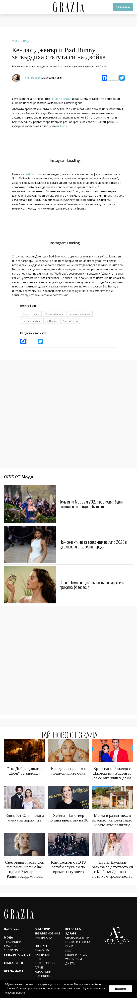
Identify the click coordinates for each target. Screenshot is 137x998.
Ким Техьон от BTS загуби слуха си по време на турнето (68, 867)
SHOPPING (11, 950)
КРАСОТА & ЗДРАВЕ (73, 931)
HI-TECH (40, 959)
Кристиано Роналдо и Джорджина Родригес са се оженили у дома (112, 773)
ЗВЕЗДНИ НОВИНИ (47, 933)
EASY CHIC (10, 946)
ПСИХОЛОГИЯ (44, 976)
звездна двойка (31, 320)
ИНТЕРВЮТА (43, 938)
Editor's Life (42, 950)
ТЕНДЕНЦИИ (12, 942)
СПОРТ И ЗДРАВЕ (76, 955)
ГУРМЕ (39, 967)
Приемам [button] (120, 988)
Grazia (15, 41)
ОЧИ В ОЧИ (42, 929)
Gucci (63, 126)
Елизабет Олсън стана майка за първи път (24, 817)
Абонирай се (123, 7)
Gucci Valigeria (70, 320)
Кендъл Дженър (54, 313)
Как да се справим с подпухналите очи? (68, 770)
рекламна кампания (79, 313)
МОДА (8, 937)
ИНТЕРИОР (42, 954)
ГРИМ (69, 946)
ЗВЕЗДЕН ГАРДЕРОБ (17, 954)
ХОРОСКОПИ (43, 972)
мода (36, 313)
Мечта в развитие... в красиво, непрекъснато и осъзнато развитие (112, 820)
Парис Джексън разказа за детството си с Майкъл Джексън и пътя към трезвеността (112, 869)
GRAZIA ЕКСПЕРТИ (77, 938)
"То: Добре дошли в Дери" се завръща (24, 770)
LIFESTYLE (41, 946)
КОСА (68, 950)
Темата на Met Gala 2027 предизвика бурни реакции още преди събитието (91, 503)
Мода (26, 41)
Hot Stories (11, 929)
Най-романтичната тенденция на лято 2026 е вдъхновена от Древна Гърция (93, 544)
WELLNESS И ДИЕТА (73, 961)
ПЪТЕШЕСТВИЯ (45, 963)
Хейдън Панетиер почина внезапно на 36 (68, 817)
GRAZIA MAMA (13, 971)
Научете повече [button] (15, 992)
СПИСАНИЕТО (13, 963)
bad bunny (51, 320)
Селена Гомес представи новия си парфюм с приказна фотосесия (92, 584)
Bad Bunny (32, 174)
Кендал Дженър (60, 99)
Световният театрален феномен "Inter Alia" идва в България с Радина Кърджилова (24, 869)
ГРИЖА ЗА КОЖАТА (77, 942)
